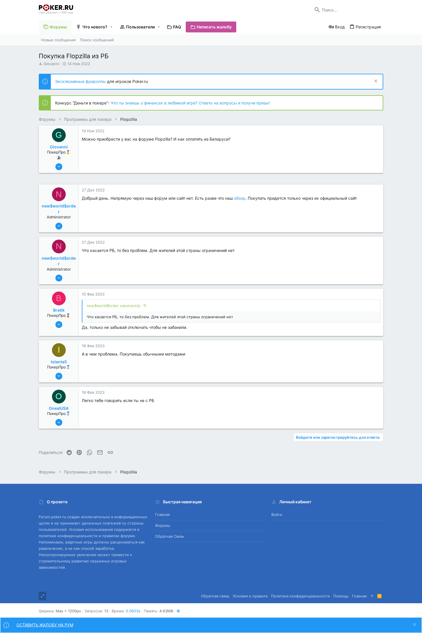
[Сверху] (371, 596)
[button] (111, 27)
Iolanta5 (59, 361)
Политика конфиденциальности (300, 596)
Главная (162, 514)
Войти (276, 514)
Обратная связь (169, 536)
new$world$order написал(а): (114, 305)
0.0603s (133, 611)
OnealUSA (59, 408)
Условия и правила (250, 596)
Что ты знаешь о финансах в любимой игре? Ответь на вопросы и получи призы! (190, 102)
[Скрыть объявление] (375, 82)
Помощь (341, 596)
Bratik (59, 310)
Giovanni (51, 63)
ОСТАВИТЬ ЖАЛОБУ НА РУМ (44, 624)
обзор (239, 198)
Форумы (162, 525)
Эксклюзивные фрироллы (81, 81)
